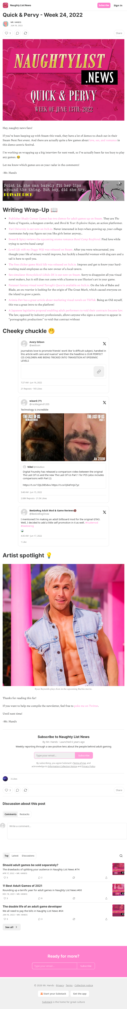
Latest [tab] (15, 855)
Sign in (118, 5)
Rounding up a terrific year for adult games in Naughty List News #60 (42, 890)
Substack (47, 1002)
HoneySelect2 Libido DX (40, 275)
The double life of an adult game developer (32, 906)
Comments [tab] (10, 814)
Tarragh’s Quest (53, 285)
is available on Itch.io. (76, 285)
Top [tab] (6, 855)
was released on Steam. (58, 249)
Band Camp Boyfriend (87, 239)
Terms (69, 985)
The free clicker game (22, 264)
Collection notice (84, 985)
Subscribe (104, 5)
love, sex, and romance (103, 140)
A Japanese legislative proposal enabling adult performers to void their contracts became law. (66, 310)
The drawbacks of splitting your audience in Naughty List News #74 (41, 869)
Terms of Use (79, 763)
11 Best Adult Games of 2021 (22, 885)
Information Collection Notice (62, 766)
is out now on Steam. (68, 275)
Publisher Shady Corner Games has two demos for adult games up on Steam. (56, 218)
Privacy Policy (88, 766)
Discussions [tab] (28, 855)
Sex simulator (17, 275)
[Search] (121, 855)
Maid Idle (41, 264)
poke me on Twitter (86, 706)
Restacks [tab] (24, 814)
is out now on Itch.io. (39, 229)
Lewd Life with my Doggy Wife (26, 249)
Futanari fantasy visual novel (26, 285)
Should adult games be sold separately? (30, 865)
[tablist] (17, 814)
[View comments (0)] (17, 33)
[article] (63, 871)
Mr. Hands (16, 22)
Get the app (79, 993)
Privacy (60, 985)
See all (9, 927)
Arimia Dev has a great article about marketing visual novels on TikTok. (52, 300)
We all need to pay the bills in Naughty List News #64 (33, 910)
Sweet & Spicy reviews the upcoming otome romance (41, 239)
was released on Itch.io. (62, 264)
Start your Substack (54, 993)
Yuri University (17, 229)
